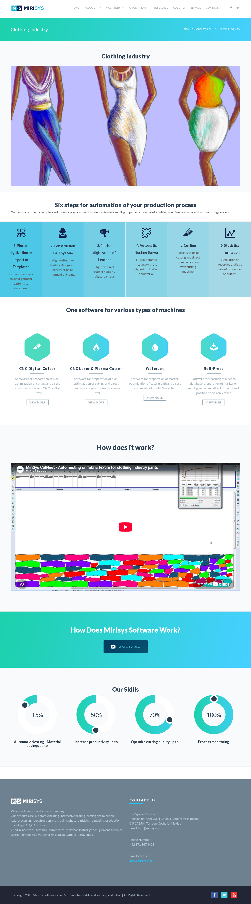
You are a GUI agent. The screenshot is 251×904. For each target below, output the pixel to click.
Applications (204, 28)
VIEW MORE (37, 402)
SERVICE (196, 7)
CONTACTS (213, 7)
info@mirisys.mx (140, 860)
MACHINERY (113, 7)
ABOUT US (179, 7)
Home (185, 28)
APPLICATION (137, 7)
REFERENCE (161, 7)
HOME (75, 7)
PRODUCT (91, 7)
